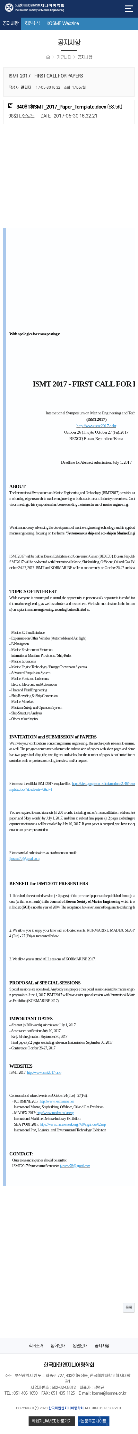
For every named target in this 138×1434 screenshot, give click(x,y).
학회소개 (36, 1345)
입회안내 (58, 1345)
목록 (128, 1307)
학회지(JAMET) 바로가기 (52, 1421)
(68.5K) (69, 107)
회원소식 (32, 23)
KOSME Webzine (63, 23)
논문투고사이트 (93, 1421)
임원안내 (80, 1345)
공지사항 (10, 23)
